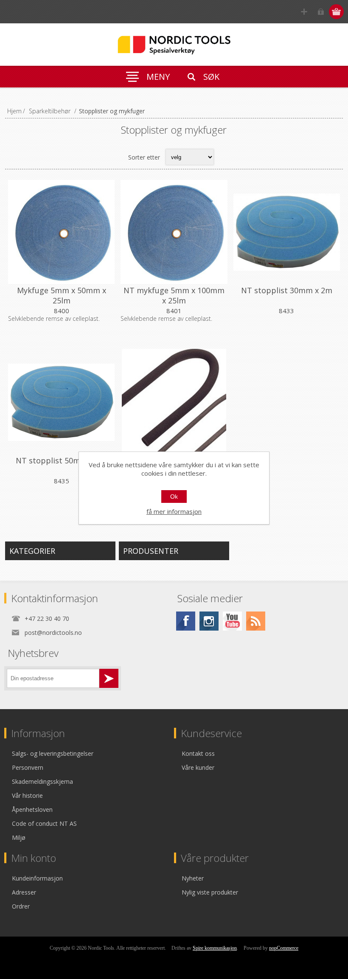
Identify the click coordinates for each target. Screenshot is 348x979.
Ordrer (21, 906)
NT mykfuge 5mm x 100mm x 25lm (174, 295)
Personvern (27, 767)
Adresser (24, 892)
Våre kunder (198, 767)
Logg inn (320, 11)
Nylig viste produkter (210, 892)
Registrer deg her (304, 11)
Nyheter (193, 878)
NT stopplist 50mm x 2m (61, 460)
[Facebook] (185, 621)
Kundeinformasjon (37, 878)
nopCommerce (283, 948)
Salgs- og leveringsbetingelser (52, 753)
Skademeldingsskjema (42, 781)
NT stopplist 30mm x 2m (286, 290)
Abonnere (108, 678)
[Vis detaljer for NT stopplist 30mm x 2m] (286, 232)
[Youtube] (232, 621)
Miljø (18, 837)
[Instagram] (209, 621)
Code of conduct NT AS (44, 823)
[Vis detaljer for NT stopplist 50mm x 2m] (61, 402)
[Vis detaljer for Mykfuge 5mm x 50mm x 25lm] (61, 232)
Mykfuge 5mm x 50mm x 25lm (61, 295)
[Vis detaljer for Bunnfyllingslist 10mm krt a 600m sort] (174, 402)
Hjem (14, 111)
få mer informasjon (174, 511)
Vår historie (27, 795)
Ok (174, 496)
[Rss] (255, 621)
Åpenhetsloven (32, 809)
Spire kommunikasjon (215, 948)
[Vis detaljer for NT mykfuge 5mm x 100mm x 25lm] (174, 232)
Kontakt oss (198, 753)
